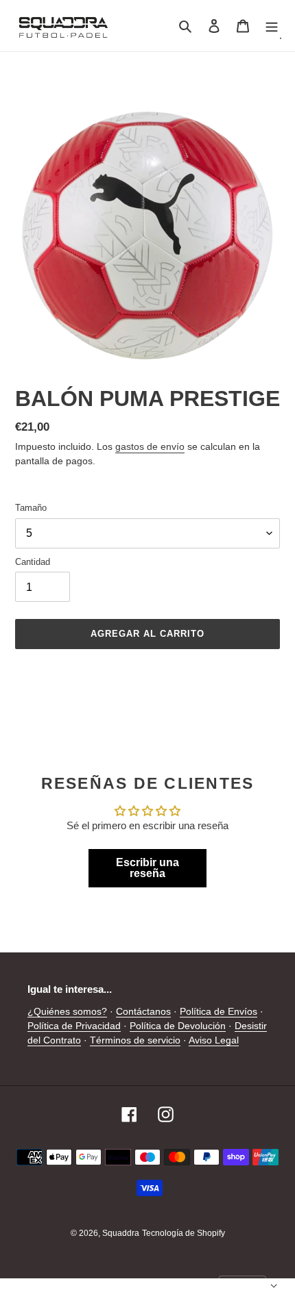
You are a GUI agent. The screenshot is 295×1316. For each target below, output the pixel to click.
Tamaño (31, 508)
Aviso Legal (214, 1040)
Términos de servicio (135, 1040)
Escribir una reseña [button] (147, 868)
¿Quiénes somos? (67, 1011)
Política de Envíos (218, 1011)
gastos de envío (150, 446)
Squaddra (120, 1233)
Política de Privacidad (74, 1025)
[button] (248, 1286)
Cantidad (32, 562)
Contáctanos (143, 1011)
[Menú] (271, 25)
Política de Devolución (178, 1025)
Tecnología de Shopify (183, 1233)
